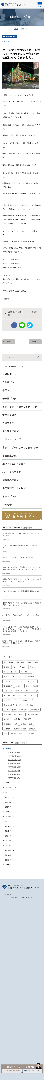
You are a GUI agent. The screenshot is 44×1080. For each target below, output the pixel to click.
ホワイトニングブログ (14, 464)
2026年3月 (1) (14, 771)
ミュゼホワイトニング (12, 705)
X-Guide (23, 667)
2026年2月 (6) (14, 774)
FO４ (15, 667)
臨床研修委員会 (20, 729)
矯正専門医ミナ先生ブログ (16, 488)
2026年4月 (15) (14, 767)
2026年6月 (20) (14, 760)
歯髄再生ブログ (10, 455)
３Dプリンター (16, 733)
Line (22, 325)
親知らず (32, 729)
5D (5, 662)
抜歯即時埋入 (34, 710)
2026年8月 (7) (14, 752)
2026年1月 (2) (14, 778)
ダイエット (8, 691)
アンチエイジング (10, 672)
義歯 (30, 724)
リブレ (6, 710)
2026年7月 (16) (14, 756)
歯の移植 (7, 719)
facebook (14, 325)
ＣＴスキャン (30, 733)
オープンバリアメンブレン (14, 676)
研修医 (23, 724)
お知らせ (7, 504)
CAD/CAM (20, 662)
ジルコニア (8, 686)
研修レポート (9, 374)
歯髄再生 (7, 724)
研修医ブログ (9, 398)
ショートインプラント (27, 681)
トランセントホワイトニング (15, 695)
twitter (30, 325)
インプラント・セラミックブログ (19, 407)
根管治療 (7, 714)
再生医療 (22, 710)
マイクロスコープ (26, 700)
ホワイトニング (10, 700)
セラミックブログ (11, 439)
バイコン (32, 695)
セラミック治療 (32, 686)
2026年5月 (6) (14, 763)
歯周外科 (17, 719)
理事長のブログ (11, 36)
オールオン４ (33, 676)
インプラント (26, 672)
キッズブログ (9, 496)
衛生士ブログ (9, 415)
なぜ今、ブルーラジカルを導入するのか (17, 557)
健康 (14, 710)
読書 (5, 733)
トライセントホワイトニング (27, 691)
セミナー (19, 686)
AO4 (11, 662)
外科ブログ (8, 423)
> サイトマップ (7, 894)
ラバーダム (28, 705)
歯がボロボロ (19, 714)
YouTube (33, 667)
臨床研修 (7, 729)
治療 (15, 724)
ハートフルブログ (11, 472)
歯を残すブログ (10, 431)
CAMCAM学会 (32, 662)
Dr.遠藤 (6, 667)
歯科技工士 (28, 719)
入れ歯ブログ (9, 382)
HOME (16, 29)
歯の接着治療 (33, 714)
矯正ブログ (8, 390)
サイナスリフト (10, 681)
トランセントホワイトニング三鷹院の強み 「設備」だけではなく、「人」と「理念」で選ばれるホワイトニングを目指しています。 (21, 629)
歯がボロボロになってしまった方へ (20, 447)
